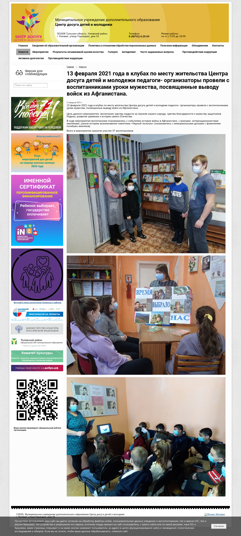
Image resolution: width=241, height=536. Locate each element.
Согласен (219, 526)
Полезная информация (174, 45)
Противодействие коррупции (199, 52)
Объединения (200, 45)
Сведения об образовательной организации (58, 45)
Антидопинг (129, 52)
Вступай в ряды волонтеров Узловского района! (37, 302)
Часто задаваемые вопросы (157, 52)
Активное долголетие (31, 58)
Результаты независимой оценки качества (78, 52)
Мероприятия (40, 52)
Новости (23, 52)
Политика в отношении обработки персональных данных (122, 45)
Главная (23, 45)
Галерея (113, 52)
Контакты (218, 45)
